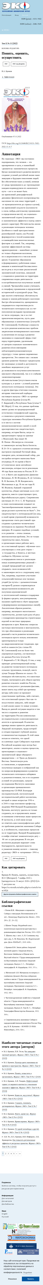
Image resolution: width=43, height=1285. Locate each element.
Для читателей (8, 1198)
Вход (16, 15)
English (4, 1214)
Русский (5, 1217)
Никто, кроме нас (22, 1114)
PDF (6, 64)
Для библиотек (8, 1204)
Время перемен (21, 1121)
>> (20, 1153)
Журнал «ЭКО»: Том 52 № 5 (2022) (15, 1132)
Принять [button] (30, 1279)
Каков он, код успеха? (24, 1095)
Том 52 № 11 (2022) (9, 43)
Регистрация (6, 15)
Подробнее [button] (27, 1272)
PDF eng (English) (18, 64)
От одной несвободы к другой (27, 1129)
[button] (8, 77)
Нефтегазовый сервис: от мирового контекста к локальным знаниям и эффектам (20, 1084)
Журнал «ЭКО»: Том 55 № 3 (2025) (27, 1077)
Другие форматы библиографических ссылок (20, 894)
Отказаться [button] (12, 1279)
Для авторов (7, 1201)
